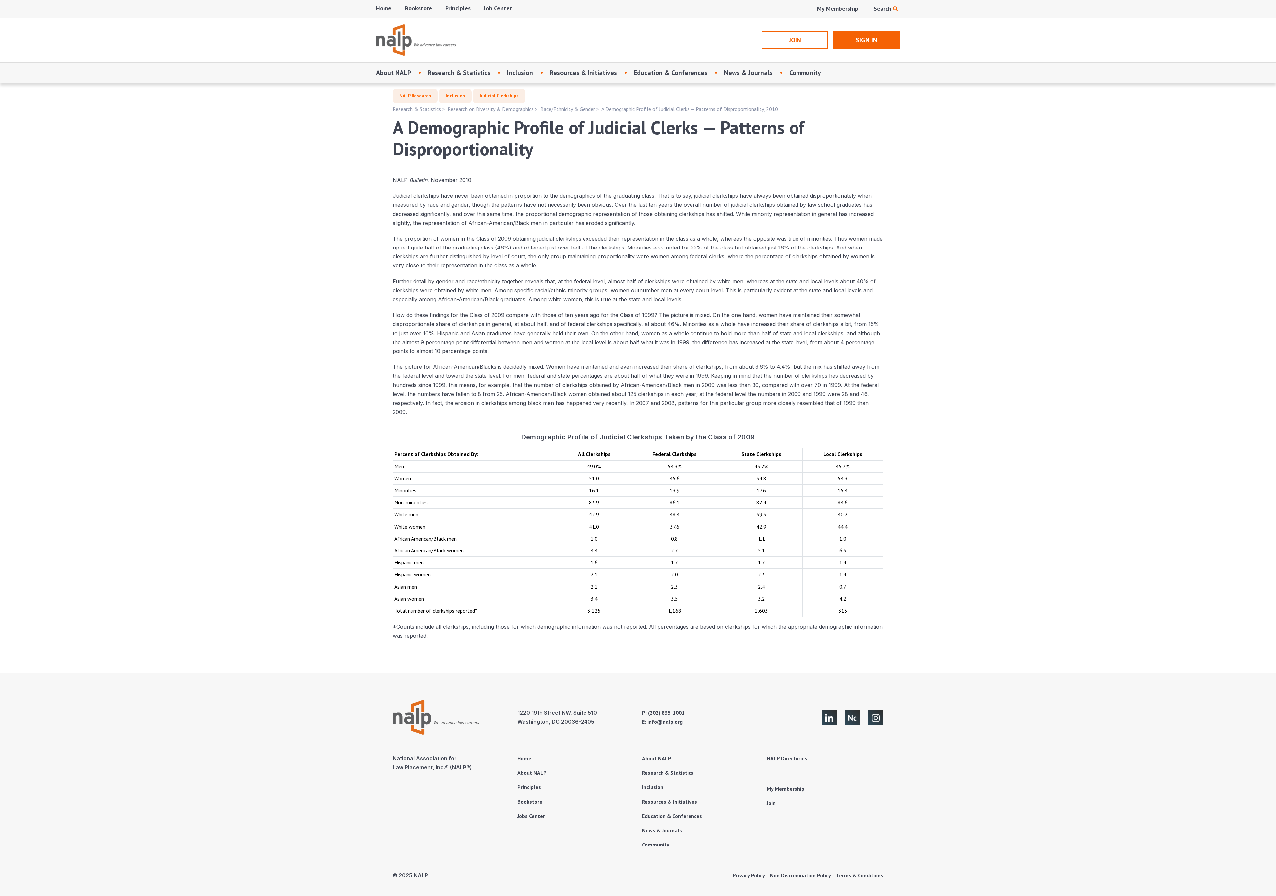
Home (383, 8)
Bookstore (418, 8)
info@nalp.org (665, 721)
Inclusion (520, 72)
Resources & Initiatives (583, 72)
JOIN (795, 40)
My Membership (837, 8)
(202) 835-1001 (666, 712)
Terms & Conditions (859, 875)
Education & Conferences (670, 72)
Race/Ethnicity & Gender (567, 109)
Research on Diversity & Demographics (491, 109)
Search (883, 8)
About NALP (393, 72)
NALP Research (415, 96)
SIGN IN (866, 40)
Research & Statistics (459, 72)
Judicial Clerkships (499, 96)
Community (805, 72)
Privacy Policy (749, 875)
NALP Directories (787, 758)
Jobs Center (531, 816)
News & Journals (748, 72)
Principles (458, 8)
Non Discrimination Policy (800, 875)
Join (771, 803)
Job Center (498, 8)
